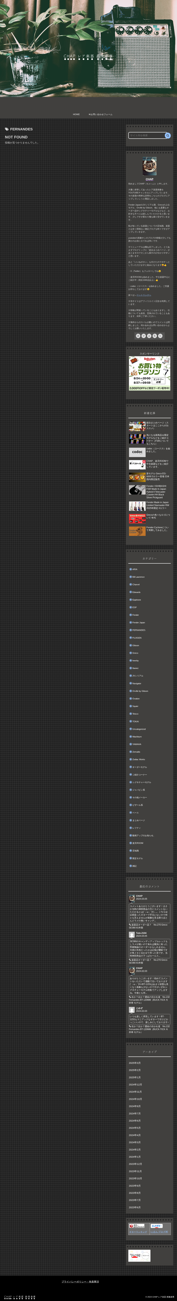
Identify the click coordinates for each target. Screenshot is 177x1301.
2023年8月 (135, 1193)
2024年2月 (135, 1149)
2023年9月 (135, 1185)
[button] (168, 136)
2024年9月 (135, 1106)
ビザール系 (137, 805)
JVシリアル (137, 676)
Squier (135, 706)
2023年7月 (135, 1200)
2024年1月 (135, 1156)
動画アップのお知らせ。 (143, 835)
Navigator (136, 683)
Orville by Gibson (140, 691)
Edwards (136, 592)
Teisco (135, 714)
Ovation (136, 698)
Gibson (135, 645)
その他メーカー (139, 797)
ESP (134, 607)
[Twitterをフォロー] (143, 336)
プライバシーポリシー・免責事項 (80, 1281)
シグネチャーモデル (141, 782)
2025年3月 (135, 1063)
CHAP (149, 179)
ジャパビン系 (138, 790)
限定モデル (137, 858)
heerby (135, 660)
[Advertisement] (60, 169)
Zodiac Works (138, 759)
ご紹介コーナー (139, 775)
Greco (135, 653)
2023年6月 (135, 1207)
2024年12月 (135, 1084)
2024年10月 (135, 1099)
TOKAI (135, 721)
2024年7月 (135, 1113)
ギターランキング (138, 1232)
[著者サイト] (138, 336)
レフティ (136, 828)
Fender (135, 615)
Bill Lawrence (138, 577)
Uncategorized (139, 729)
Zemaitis (136, 752)
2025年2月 (135, 1070)
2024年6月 (135, 1120)
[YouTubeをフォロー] (149, 336)
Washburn (137, 736)
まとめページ (138, 820)
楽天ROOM (137, 843)
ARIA (134, 569)
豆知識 (135, 850)
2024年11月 (135, 1091)
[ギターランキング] (137, 1227)
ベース (135, 813)
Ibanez (135, 668)
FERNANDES (138, 630)
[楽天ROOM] (154, 336)
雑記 (134, 866)
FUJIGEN (136, 638)
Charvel (136, 584)
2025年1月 (135, 1077)
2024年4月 (135, 1135)
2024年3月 (135, 1142)
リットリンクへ (144, 295)
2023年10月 (135, 1178)
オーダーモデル (139, 767)
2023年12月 (135, 1164)
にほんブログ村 (159, 1231)
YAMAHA (136, 744)
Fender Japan (138, 622)
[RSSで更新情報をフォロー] (160, 336)
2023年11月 (135, 1171)
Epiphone (136, 600)
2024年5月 (135, 1128)
